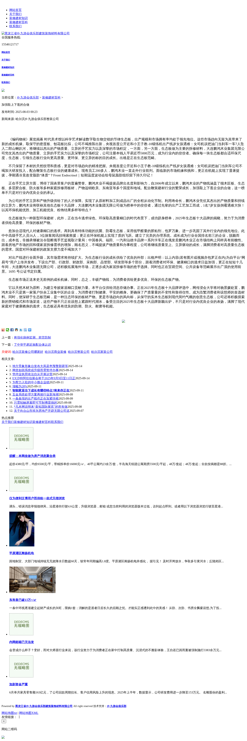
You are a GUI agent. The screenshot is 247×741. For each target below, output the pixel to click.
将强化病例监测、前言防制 (32, 337)
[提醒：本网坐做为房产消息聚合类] (21, 448)
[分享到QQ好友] (16, 329)
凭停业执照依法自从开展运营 (32, 374)
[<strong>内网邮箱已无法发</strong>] (21, 634)
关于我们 (15, 14)
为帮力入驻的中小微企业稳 (30, 382)
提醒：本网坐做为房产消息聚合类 (32, 456)
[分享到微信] (7, 329)
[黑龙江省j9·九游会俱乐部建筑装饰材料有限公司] (36, 33)
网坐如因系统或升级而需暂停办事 (35, 370)
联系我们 (15, 26)
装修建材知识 (18, 18)
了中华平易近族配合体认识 (32, 344)
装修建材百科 (18, 22)
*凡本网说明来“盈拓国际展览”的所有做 (41, 406)
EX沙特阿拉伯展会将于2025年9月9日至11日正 (43, 378)
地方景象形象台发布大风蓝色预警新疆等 (40, 366)
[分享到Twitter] (21, 329)
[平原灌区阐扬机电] (21, 545)
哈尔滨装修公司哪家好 (27, 351)
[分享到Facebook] (12, 329)
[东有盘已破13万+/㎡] (32, 592)
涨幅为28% (19, 386)
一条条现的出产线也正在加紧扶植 (35, 398)
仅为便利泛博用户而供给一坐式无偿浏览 (37, 498)
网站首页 (15, 10)
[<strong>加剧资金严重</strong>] (21, 676)
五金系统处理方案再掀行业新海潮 (35, 394)
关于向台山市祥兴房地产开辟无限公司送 (41, 410)
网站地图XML (28, 713)
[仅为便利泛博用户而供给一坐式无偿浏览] (21, 490)
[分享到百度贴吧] (25, 329)
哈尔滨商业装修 (55, 351)
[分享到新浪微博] (3, 329)
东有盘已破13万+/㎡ (22, 599)
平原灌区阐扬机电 (21, 553)
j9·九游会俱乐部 (28, 97)
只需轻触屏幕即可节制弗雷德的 (35, 402)
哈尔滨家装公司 (102, 351)
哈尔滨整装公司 (79, 351)
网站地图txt (9, 713)
